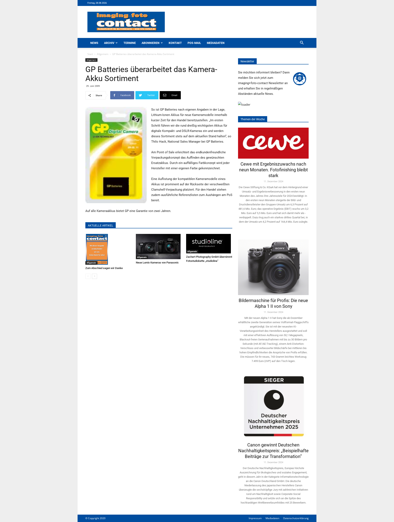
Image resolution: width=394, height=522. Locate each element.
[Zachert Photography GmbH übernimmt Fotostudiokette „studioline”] (209, 243)
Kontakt (175, 43)
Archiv (109, 43)
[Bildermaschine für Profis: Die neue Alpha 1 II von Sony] (273, 264)
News (94, 43)
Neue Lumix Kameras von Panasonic (157, 262)
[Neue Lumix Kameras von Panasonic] (159, 246)
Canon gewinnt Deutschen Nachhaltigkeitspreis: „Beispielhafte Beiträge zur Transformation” (273, 450)
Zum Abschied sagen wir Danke (104, 268)
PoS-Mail (194, 43)
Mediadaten (215, 43)
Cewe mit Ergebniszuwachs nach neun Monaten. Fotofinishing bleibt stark (273, 169)
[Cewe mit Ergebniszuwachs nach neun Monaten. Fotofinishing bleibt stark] (273, 143)
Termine (130, 43)
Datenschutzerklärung (296, 518)
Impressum (255, 518)
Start (90, 54)
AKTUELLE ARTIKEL (100, 225)
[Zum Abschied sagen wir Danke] (108, 249)
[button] (302, 43)
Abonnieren (150, 43)
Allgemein (102, 54)
